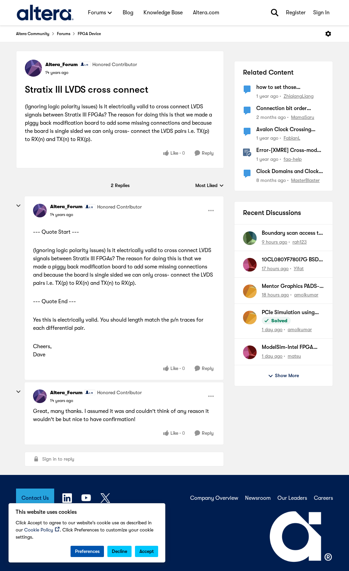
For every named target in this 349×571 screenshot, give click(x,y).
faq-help (293, 159)
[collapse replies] (18, 206)
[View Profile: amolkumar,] (250, 291)
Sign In (321, 13)
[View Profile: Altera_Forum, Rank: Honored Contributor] (33, 68)
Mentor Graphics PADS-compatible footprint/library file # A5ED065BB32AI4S (290, 286)
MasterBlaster (305, 180)
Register (296, 13)
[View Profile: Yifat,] (250, 265)
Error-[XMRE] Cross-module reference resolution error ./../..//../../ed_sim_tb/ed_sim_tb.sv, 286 (290, 150)
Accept (146, 551)
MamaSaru (302, 117)
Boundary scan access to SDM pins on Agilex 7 (292, 233)
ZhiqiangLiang (299, 96)
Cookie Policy (38, 530)
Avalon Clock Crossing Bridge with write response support (288, 129)
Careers (323, 498)
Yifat (299, 268)
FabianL (292, 138)
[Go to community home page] (45, 12)
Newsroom (258, 498)
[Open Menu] (328, 33)
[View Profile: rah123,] (250, 238)
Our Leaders (292, 498)
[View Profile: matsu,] (250, 352)
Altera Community (32, 33)
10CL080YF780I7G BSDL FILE (291, 260)
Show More (287, 375)
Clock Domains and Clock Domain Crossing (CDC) (287, 171)
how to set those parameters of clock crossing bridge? (280, 87)
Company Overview (214, 498)
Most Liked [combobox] (209, 186)
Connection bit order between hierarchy (281, 108)
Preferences (87, 551)
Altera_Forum (61, 64)
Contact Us (35, 498)
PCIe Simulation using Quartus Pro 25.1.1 (288, 312)
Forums (63, 33)
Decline (119, 551)
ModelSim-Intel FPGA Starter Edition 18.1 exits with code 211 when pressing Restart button (291, 347)
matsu (294, 356)
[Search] (275, 13)
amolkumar (306, 294)
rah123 (299, 242)
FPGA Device (89, 33)
